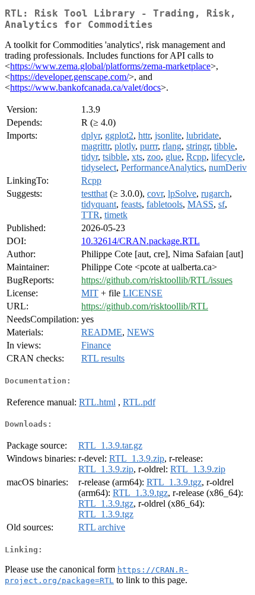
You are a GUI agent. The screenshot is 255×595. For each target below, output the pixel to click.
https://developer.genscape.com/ (69, 77)
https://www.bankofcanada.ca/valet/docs (85, 87)
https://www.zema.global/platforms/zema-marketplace (110, 66)
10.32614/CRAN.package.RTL (140, 241)
